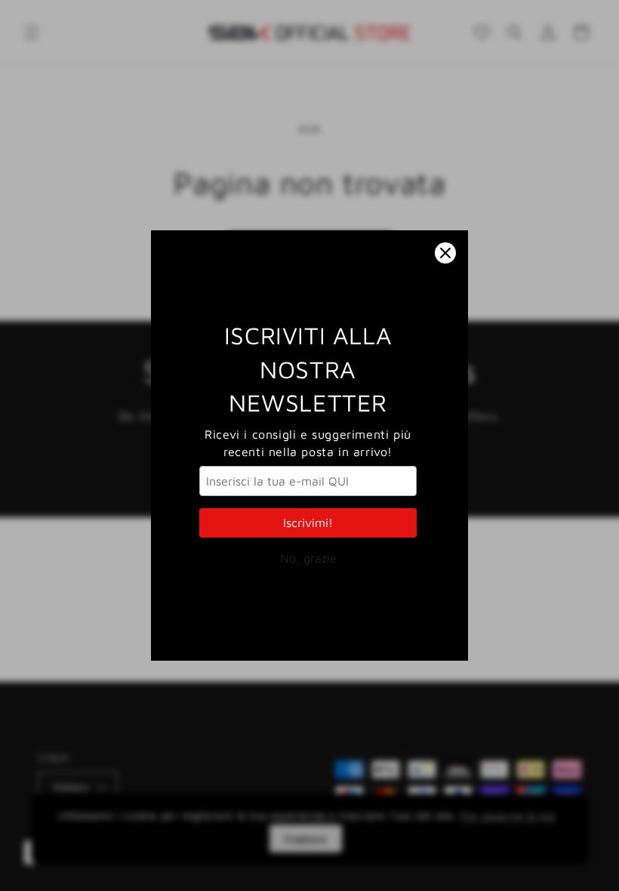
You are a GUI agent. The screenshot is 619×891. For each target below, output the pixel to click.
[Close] (445, 253)
